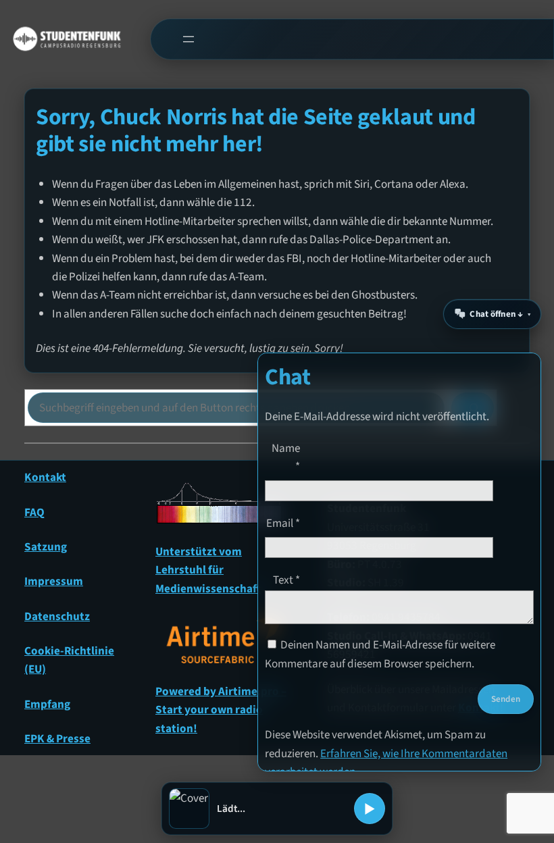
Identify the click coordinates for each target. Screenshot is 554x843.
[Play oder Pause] (369, 808)
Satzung (45, 546)
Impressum (53, 581)
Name (286, 457)
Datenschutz (57, 616)
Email (283, 523)
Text (286, 579)
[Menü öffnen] (188, 38)
